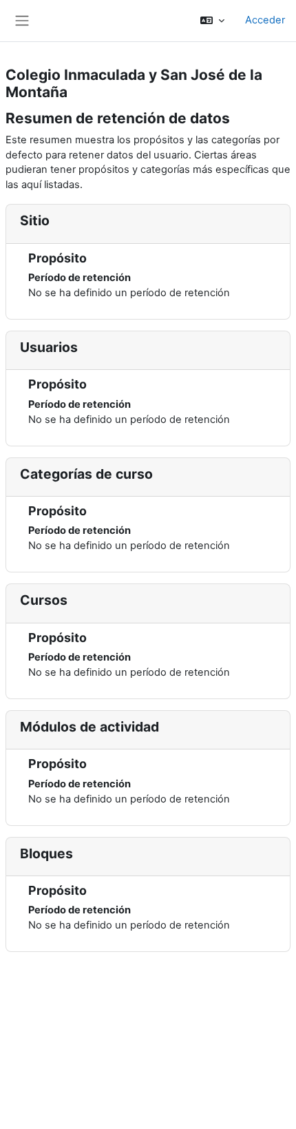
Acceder (265, 20)
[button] (212, 20)
